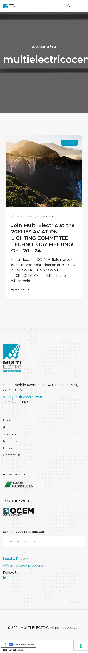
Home (8, 420)
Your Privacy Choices (23, 644)
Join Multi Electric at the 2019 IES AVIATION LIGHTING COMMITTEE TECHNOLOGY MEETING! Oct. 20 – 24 (43, 238)
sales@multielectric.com (23, 397)
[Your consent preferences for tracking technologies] (81, 646)
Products (10, 441)
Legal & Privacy (15, 559)
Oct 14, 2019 (35, 216)
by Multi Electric (20, 289)
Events (69, 142)
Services (9, 434)
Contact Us (11, 455)
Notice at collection (13, 649)
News (7, 448)
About (8, 427)
